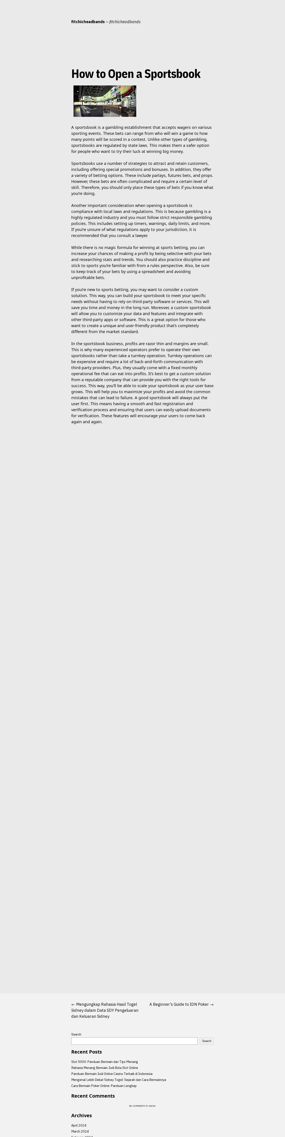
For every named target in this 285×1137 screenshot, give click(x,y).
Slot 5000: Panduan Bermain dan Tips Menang (104, 1062)
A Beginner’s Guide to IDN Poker (179, 1004)
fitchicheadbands (88, 21)
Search (76, 1034)
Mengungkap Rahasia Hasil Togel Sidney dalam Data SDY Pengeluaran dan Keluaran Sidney (104, 1010)
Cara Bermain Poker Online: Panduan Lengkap (104, 1086)
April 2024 (78, 1125)
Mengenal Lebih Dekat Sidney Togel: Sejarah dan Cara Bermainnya (118, 1080)
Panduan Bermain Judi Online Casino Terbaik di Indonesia (112, 1074)
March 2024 (80, 1131)
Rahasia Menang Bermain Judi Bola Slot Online (104, 1068)
